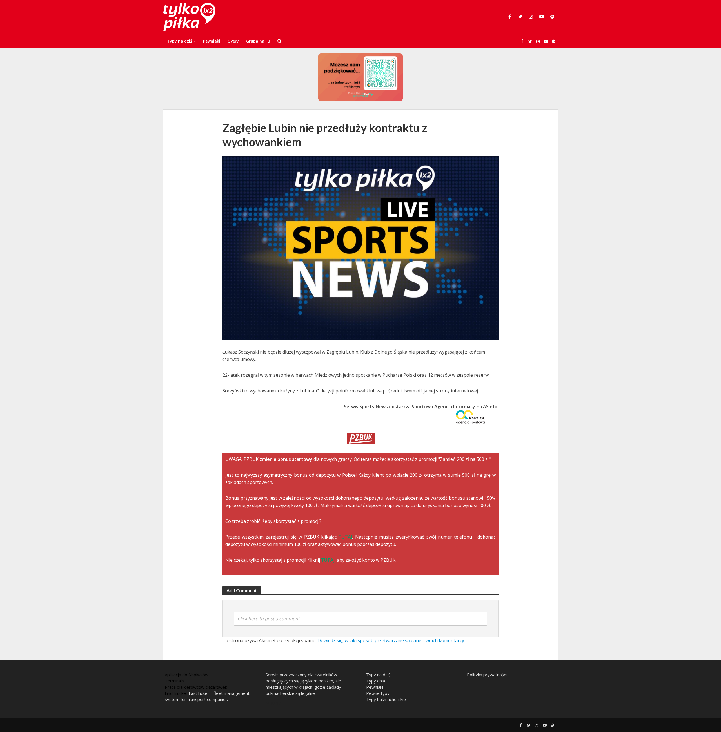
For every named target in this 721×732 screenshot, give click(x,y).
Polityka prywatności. (487, 674)
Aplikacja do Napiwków (186, 674)
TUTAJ (345, 537)
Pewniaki (211, 41)
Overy (233, 41)
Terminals (174, 681)
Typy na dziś (179, 41)
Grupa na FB (258, 41)
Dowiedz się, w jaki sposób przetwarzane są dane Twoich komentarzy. (391, 640)
